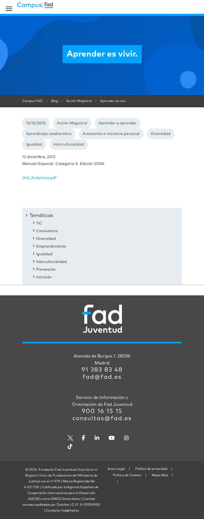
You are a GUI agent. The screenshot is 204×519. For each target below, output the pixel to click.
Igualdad (34, 144)
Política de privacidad (151, 469)
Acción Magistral (72, 123)
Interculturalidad (68, 144)
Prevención (46, 269)
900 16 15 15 (102, 411)
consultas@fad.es (102, 419)
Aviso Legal (116, 469)
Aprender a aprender (118, 123)
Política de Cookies (127, 475)
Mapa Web (160, 475)
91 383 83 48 (102, 370)
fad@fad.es (102, 377)
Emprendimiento (51, 246)
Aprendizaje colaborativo (48, 134)
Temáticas (41, 215)
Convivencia (47, 231)
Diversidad (161, 134)
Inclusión (44, 277)
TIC (39, 223)
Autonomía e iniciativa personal (111, 134)
